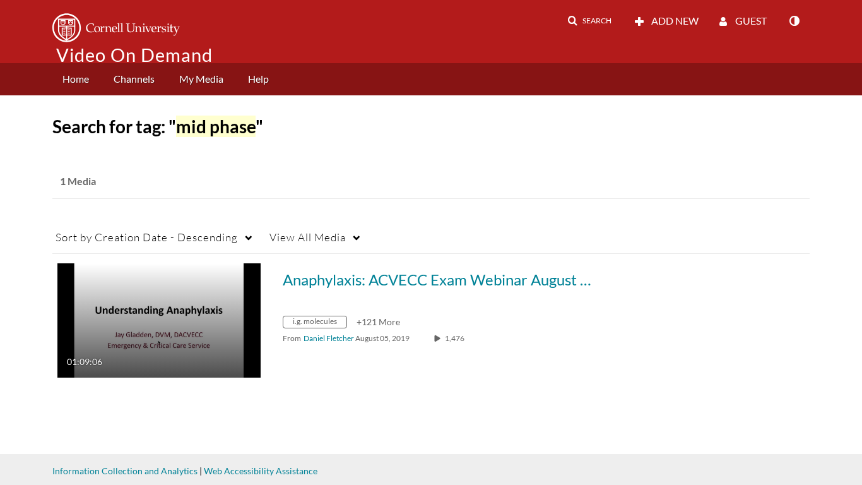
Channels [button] (134, 79)
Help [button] (258, 79)
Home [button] (75, 79)
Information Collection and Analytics (125, 470)
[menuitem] (75, 79)
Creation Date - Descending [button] (147, 237)
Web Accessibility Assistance (260, 470)
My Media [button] (201, 79)
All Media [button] (307, 237)
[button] (589, 20)
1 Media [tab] (78, 181)
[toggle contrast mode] (794, 20)
